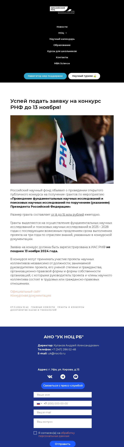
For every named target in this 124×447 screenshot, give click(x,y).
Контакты (62, 57)
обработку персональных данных (56, 434)
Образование (62, 45)
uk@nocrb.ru (57, 353)
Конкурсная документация (30, 295)
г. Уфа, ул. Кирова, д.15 (58, 369)
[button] (63, 385)
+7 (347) (57, 349)
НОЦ (61, 32)
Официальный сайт (25, 291)
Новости (62, 26)
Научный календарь (62, 39)
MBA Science (62, 63)
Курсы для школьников (62, 51)
